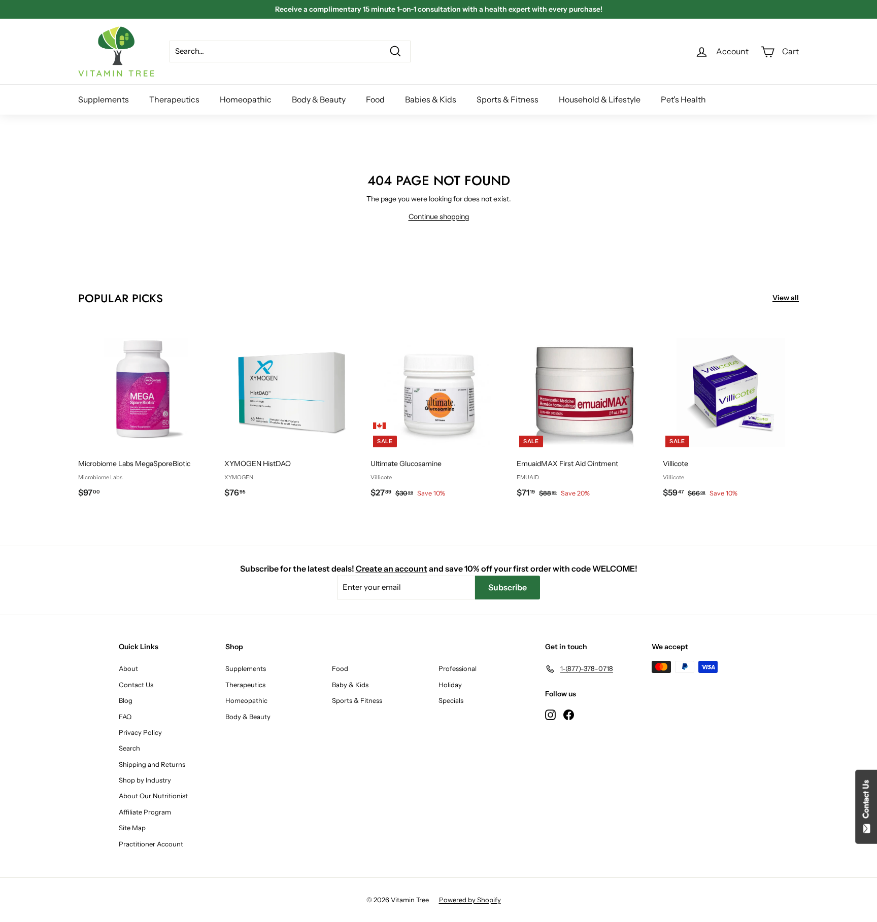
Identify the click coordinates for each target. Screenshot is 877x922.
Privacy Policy (140, 732)
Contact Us (136, 685)
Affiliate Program (145, 812)
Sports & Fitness (507, 99)
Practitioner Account (151, 844)
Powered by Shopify (470, 900)
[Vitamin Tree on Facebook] (568, 714)
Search (129, 748)
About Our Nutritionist (153, 796)
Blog (125, 700)
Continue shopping (439, 216)
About (128, 668)
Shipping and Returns (152, 764)
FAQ (125, 717)
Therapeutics (174, 99)
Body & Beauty (319, 99)
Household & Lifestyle (599, 99)
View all (785, 297)
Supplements (103, 99)
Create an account (391, 568)
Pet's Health (683, 99)
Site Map (132, 828)
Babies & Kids (430, 99)
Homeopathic (246, 99)
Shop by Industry (145, 780)
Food (375, 99)
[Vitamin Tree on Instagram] (550, 714)
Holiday (450, 685)
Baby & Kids (350, 685)
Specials (450, 700)
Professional (457, 668)
